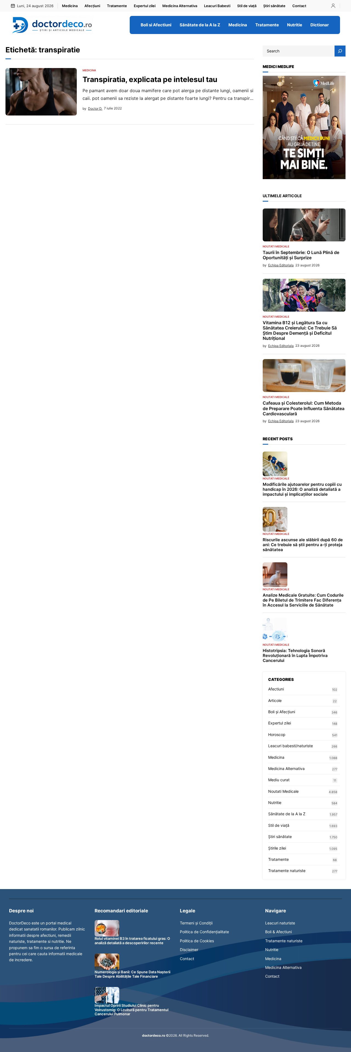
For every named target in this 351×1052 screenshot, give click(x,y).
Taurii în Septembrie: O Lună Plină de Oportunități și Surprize (301, 255)
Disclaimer (189, 949)
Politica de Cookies (197, 940)
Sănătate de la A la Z (286, 813)
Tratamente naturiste (286, 870)
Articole (275, 700)
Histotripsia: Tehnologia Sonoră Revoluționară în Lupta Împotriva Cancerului (295, 655)
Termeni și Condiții (196, 923)
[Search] (340, 51)
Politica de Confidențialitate (204, 931)
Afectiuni (276, 689)
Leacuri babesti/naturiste (290, 745)
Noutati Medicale (276, 246)
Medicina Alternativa (286, 768)
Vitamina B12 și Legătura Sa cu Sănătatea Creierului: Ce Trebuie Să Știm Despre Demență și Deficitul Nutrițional (300, 330)
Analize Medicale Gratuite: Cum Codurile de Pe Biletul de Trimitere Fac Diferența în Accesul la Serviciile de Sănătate (303, 600)
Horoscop (276, 734)
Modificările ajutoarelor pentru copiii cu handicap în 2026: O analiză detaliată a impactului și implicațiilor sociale (302, 489)
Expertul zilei (279, 723)
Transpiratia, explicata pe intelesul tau (150, 79)
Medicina (89, 70)
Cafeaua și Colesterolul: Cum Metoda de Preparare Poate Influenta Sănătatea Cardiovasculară (303, 408)
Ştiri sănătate (280, 836)
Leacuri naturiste (280, 923)
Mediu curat (279, 779)
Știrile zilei (277, 848)
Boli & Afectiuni (278, 931)
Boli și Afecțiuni (281, 711)
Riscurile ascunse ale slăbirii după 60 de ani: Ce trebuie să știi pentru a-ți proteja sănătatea (303, 544)
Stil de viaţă (278, 825)
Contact (187, 958)
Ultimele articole (282, 195)
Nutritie (274, 802)
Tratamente (278, 859)
